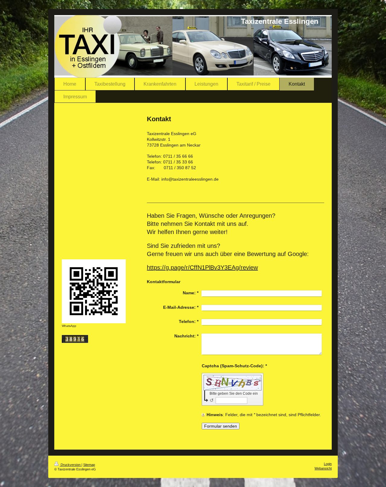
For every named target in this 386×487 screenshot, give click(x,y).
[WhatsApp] (94, 291)
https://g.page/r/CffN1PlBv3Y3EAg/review (202, 267)
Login (328, 464)
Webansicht (323, 468)
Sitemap (89, 464)
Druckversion (70, 464)
